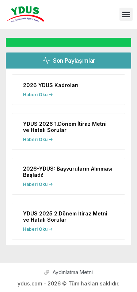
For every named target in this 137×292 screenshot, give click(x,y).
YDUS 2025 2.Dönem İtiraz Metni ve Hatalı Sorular (65, 216)
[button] (126, 14)
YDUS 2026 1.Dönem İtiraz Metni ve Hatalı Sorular (65, 127)
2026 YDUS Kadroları (51, 85)
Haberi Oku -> (38, 94)
